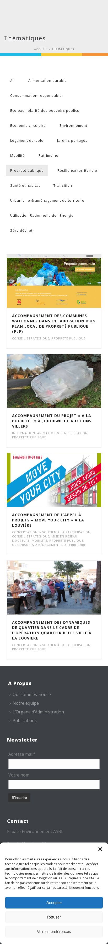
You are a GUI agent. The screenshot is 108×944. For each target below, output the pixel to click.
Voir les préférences (54, 931)
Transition (62, 185)
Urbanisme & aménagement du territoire (47, 200)
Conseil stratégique (30, 338)
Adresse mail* (22, 754)
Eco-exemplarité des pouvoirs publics (44, 110)
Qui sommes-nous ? (32, 694)
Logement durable (27, 140)
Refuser (54, 917)
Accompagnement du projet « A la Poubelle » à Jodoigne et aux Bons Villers (51, 421)
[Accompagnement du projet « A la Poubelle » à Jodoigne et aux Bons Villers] (65, 381)
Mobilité (17, 155)
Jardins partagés (72, 140)
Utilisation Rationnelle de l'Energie (42, 215)
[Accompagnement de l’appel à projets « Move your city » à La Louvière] (65, 480)
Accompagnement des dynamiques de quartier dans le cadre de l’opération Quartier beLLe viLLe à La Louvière (51, 630)
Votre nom (18, 775)
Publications (25, 720)
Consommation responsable (36, 95)
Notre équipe (26, 703)
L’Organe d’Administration (38, 712)
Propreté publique (27, 170)
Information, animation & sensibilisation (50, 433)
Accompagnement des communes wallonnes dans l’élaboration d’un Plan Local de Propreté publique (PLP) (54, 323)
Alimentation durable (47, 80)
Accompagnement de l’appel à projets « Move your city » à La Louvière (48, 520)
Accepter (54, 902)
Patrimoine (48, 155)
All (12, 80)
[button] (100, 849)
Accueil (40, 49)
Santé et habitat (25, 185)
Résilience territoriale (77, 170)
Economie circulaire (28, 125)
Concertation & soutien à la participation (51, 532)
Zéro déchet (21, 230)
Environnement (73, 125)
